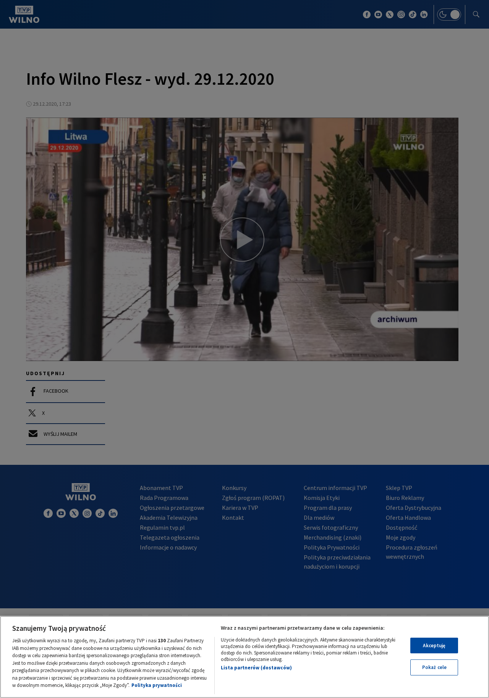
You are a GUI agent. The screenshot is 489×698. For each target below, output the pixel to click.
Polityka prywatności (156, 685)
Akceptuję (434, 645)
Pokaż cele (434, 667)
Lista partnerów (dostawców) (256, 667)
